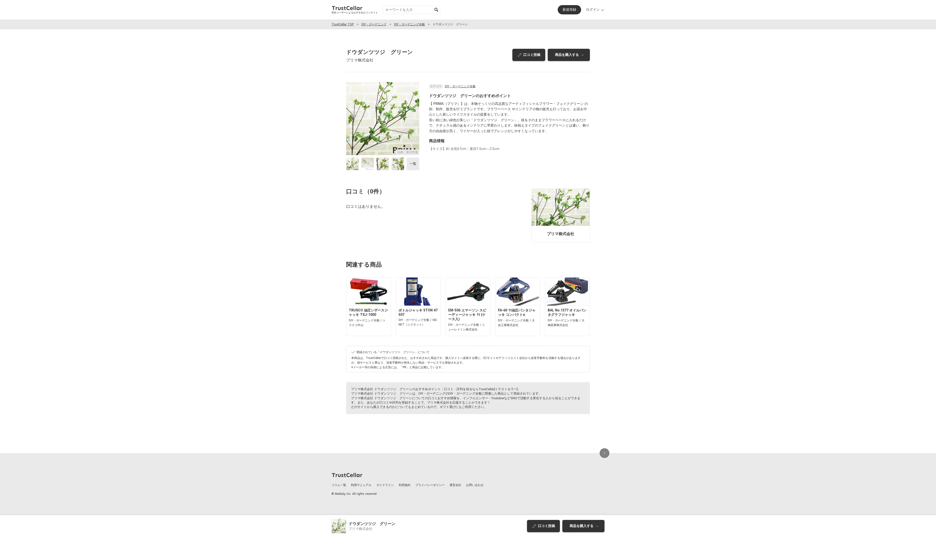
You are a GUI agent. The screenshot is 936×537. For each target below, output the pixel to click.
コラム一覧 (339, 485)
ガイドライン (385, 485)
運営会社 (455, 485)
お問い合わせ (475, 485)
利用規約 (404, 485)
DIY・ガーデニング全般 (409, 24)
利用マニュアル (361, 485)
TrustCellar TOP (343, 24)
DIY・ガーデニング (373, 24)
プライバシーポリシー (430, 485)
